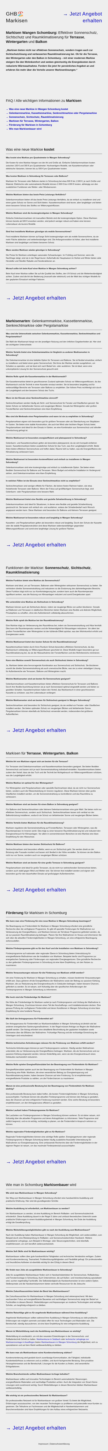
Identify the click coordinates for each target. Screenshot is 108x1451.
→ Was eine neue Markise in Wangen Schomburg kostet (37, 109)
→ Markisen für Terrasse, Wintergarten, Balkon (32, 121)
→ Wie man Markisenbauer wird (23, 129)
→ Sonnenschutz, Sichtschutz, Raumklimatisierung (34, 117)
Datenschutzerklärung (60, 1444)
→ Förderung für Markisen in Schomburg (29, 125)
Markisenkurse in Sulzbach (48, 1339)
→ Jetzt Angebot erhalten (36, 298)
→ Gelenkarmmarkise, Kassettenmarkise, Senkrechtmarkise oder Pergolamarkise (51, 113)
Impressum (43, 1444)
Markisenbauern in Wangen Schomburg (59, 1342)
